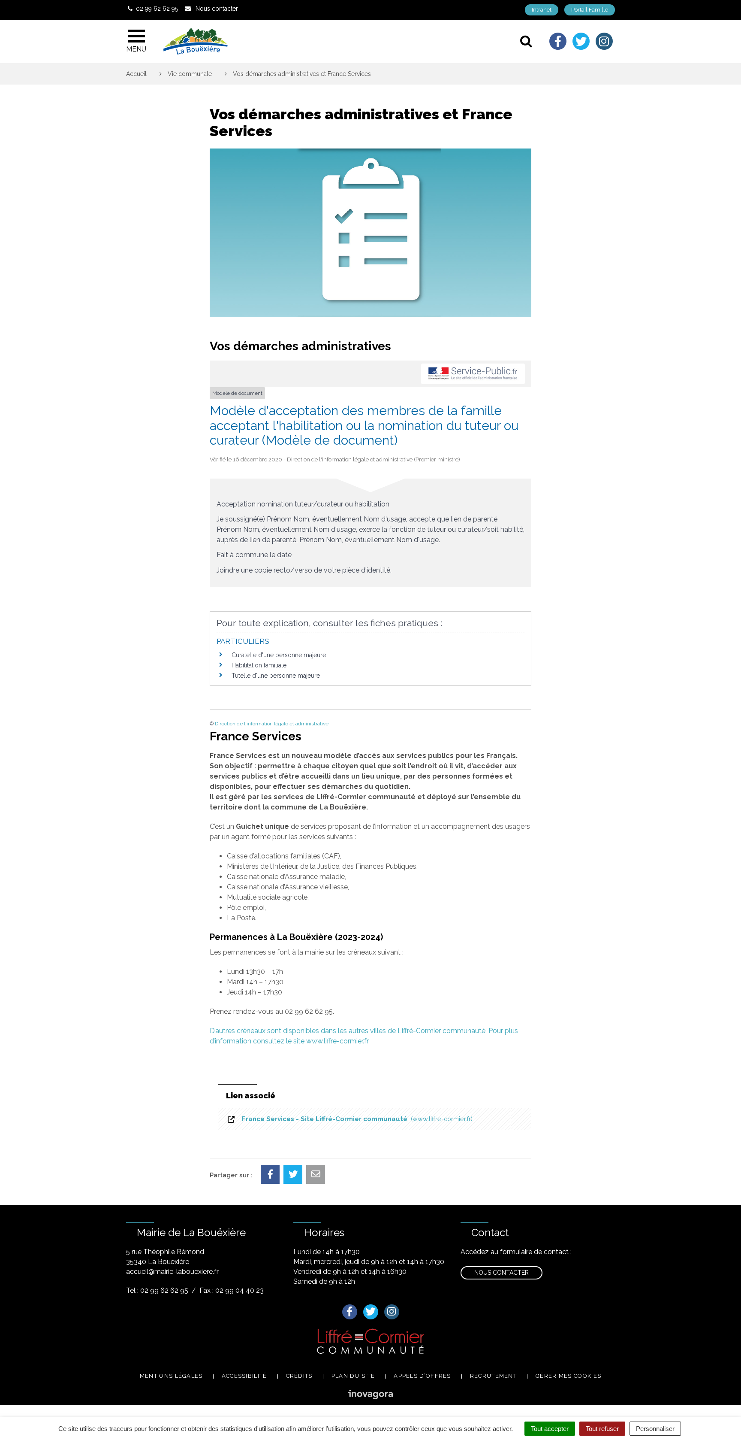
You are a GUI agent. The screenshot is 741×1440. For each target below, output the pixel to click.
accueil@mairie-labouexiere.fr (172, 1271)
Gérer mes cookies (568, 1376)
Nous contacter (501, 1272)
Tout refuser (602, 1428)
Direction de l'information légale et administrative (271, 724)
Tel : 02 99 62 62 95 (157, 1290)
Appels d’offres (422, 1376)
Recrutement (493, 1376)
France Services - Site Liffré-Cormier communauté (355, 1119)
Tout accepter (550, 1428)
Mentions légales (171, 1376)
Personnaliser (655, 1428)
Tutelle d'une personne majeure (276, 675)
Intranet (541, 9)
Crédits (299, 1376)
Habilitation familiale (259, 665)
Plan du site (353, 1376)
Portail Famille (589, 9)
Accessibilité (244, 1376)
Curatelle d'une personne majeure (279, 655)
